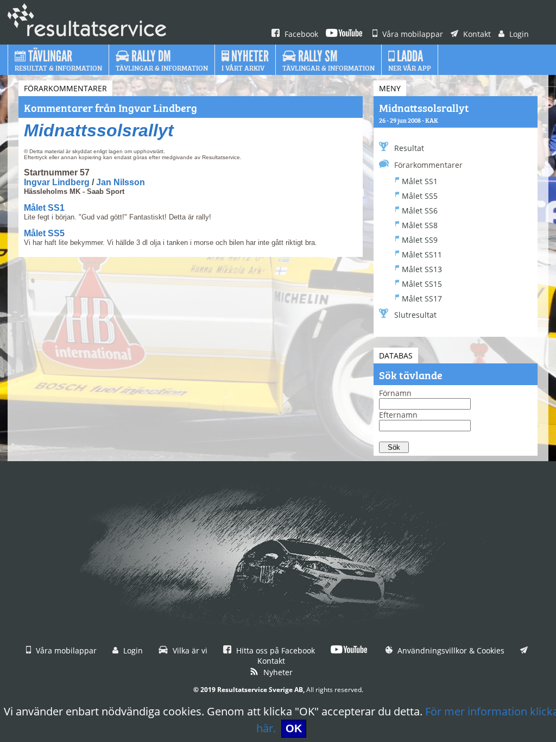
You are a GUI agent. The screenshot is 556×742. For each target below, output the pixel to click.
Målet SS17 (422, 298)
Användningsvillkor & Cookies (449, 650)
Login (518, 34)
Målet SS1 (44, 207)
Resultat (409, 148)
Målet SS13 (422, 269)
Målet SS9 (420, 240)
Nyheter (277, 672)
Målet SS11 (422, 254)
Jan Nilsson (120, 182)
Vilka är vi (188, 650)
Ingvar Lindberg (57, 182)
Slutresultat (415, 315)
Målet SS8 (420, 225)
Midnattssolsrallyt (99, 130)
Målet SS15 (422, 284)
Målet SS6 (420, 210)
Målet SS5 (44, 233)
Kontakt (476, 34)
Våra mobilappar (411, 34)
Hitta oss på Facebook (274, 650)
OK (294, 728)
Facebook (300, 34)
